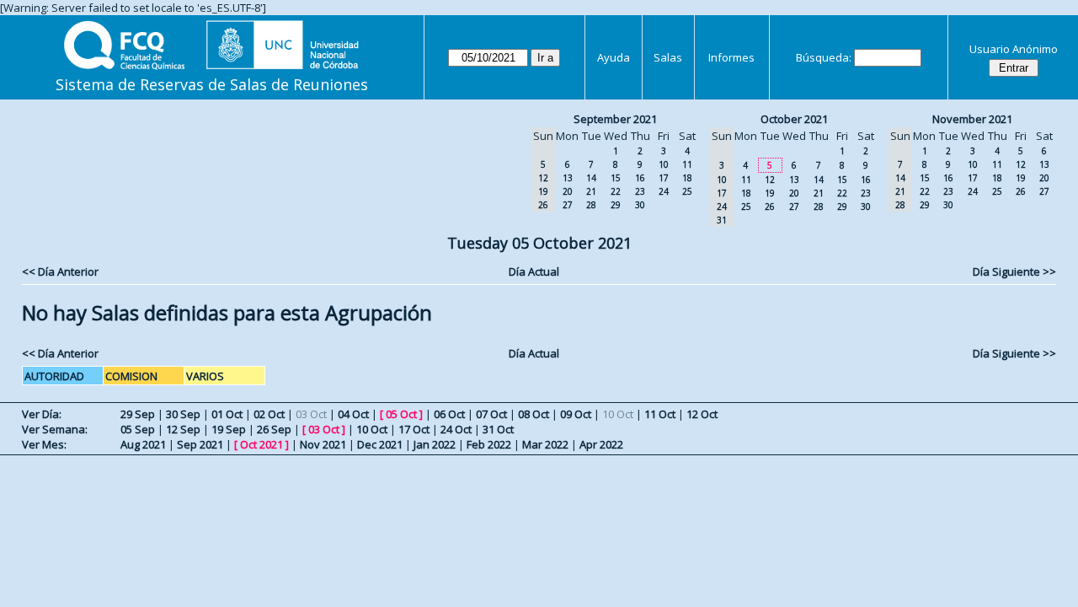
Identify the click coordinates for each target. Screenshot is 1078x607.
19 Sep (228, 429)
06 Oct (449, 414)
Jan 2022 (435, 444)
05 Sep (137, 429)
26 (770, 206)
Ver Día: (41, 414)
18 (687, 178)
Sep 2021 (200, 444)
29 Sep (137, 414)
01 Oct (227, 414)
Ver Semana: (55, 429)
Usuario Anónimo (1013, 48)
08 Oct (533, 414)
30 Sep (183, 414)
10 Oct (371, 429)
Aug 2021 (143, 444)
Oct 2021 (261, 444)
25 (687, 191)
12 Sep (183, 429)
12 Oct (702, 414)
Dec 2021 (380, 444)
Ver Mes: (44, 444)
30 (640, 205)
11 (687, 164)
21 (591, 191)
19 (770, 193)
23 (640, 191)
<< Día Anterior (60, 271)
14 (591, 178)
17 (664, 178)
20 (568, 191)
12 (770, 179)
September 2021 (615, 118)
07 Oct (491, 414)
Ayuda (613, 57)
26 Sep (274, 429)
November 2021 (972, 118)
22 (616, 191)
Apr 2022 (601, 444)
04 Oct (353, 414)
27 (568, 205)
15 (616, 178)
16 (640, 178)
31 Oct (498, 429)
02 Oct (269, 414)
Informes (731, 57)
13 (568, 178)
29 (616, 205)
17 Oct (414, 429)
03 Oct (323, 429)
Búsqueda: (823, 57)
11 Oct (659, 414)
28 (591, 205)
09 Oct (575, 414)
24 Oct (456, 429)
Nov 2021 (323, 444)
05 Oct (401, 414)
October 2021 (794, 118)
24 (664, 191)
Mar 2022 (545, 444)
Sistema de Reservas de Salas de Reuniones (212, 84)
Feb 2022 (489, 444)
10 (664, 164)
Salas (668, 57)
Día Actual (534, 271)
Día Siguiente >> (1014, 271)
